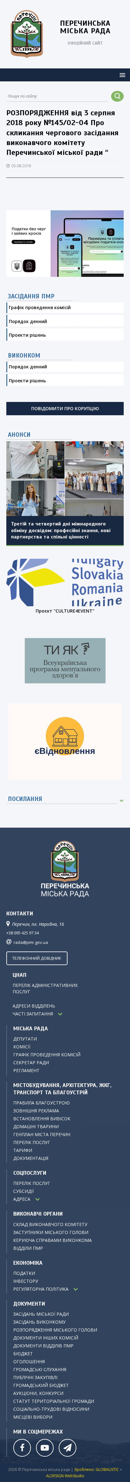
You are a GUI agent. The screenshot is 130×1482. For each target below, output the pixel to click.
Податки (24, 1273)
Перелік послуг (31, 1142)
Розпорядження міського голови (55, 1330)
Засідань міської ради (41, 1314)
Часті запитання (33, 1014)
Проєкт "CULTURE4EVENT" (65, 611)
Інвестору (25, 1281)
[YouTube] (44, 1447)
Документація (30, 1158)
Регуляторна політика (40, 1289)
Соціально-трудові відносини (51, 1409)
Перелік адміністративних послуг (68, 991)
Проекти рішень (27, 335)
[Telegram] (67, 1447)
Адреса (21, 1199)
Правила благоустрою (41, 1103)
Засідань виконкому (39, 1322)
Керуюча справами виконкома (52, 1240)
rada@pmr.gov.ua (31, 942)
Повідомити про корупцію (65, 408)
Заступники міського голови (50, 1232)
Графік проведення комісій (40, 307)
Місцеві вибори (32, 1417)
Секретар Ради (31, 1062)
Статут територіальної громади (53, 1401)
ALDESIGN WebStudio (65, 1476)
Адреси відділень (34, 1006)
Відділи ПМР (28, 1248)
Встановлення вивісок (41, 1119)
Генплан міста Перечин (41, 1134)
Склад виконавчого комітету (50, 1224)
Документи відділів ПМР (43, 1346)
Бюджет (23, 1354)
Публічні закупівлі (35, 1377)
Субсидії (23, 1191)
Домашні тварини (36, 1126)
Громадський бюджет (41, 1385)
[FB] (21, 1447)
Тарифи (22, 1150)
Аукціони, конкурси (38, 1393)
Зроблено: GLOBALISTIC (97, 1469)
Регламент (26, 1070)
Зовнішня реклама (36, 1111)
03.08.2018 (21, 166)
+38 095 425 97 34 (22, 933)
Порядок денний (28, 321)
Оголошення (29, 1361)
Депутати (25, 1039)
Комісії (21, 1047)
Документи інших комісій (45, 1338)
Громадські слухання (39, 1369)
